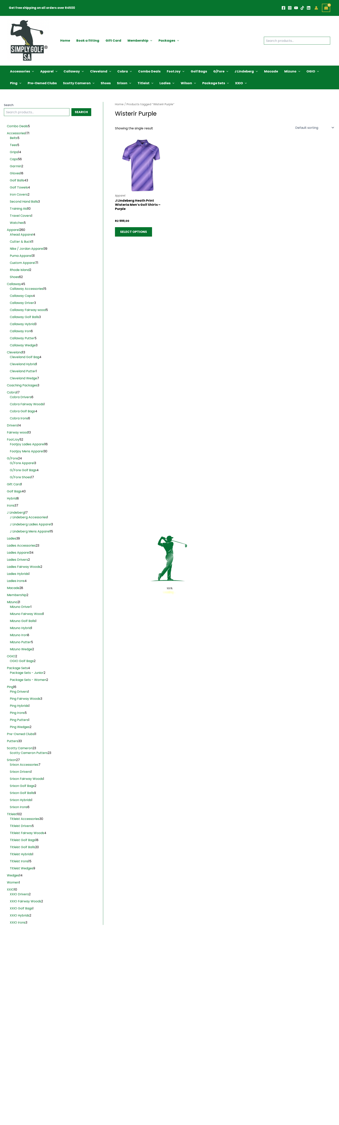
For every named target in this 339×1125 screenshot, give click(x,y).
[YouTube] (296, 8)
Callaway (72, 71)
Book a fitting (87, 40)
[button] (150, 40)
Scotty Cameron (77, 83)
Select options (133, 232)
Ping (13, 83)
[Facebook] (283, 8)
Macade (271, 71)
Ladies (164, 83)
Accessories (20, 71)
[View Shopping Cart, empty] (326, 8)
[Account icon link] (316, 8)
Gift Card (113, 40)
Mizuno (290, 71)
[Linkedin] (309, 8)
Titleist (143, 83)
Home (65, 40)
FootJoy (173, 71)
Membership (138, 40)
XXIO (239, 83)
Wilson (186, 83)
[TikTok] (302, 8)
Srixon (122, 83)
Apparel (47, 71)
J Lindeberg (244, 71)
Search (9, 105)
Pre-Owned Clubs (42, 83)
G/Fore (218, 71)
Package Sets (213, 83)
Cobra (122, 71)
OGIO (310, 71)
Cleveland (98, 71)
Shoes (106, 83)
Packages (167, 40)
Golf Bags (199, 71)
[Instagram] (290, 8)
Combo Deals (149, 71)
